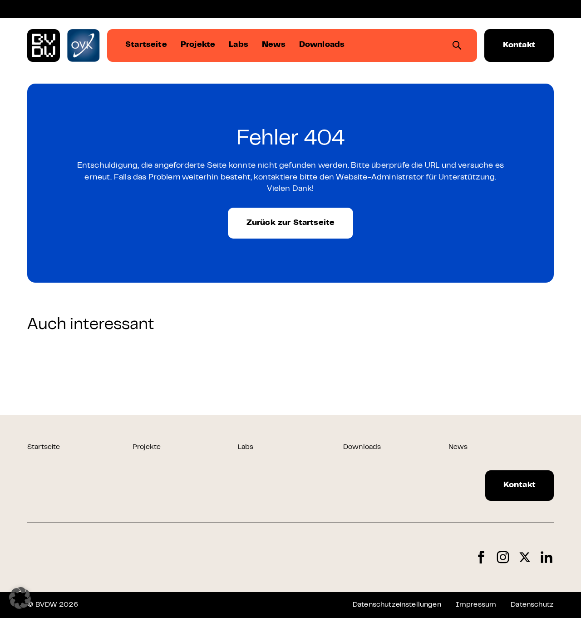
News (458, 447)
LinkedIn (546, 557)
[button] (20, 598)
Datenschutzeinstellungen (397, 605)
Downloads (362, 447)
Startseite (43, 447)
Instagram (503, 557)
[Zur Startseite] (43, 45)
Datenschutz (532, 605)
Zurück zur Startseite (290, 223)
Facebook (481, 557)
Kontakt (519, 45)
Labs (246, 447)
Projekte (147, 447)
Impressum (476, 605)
